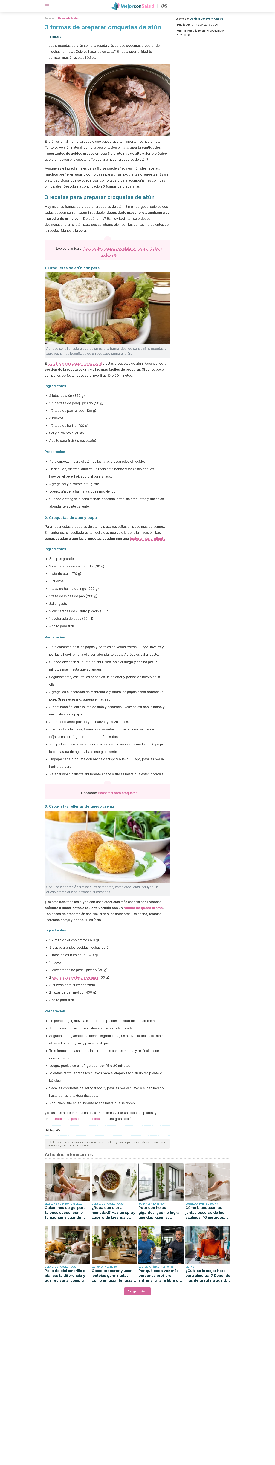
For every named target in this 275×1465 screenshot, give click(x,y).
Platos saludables (68, 18)
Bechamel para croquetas (117, 793)
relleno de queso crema (143, 908)
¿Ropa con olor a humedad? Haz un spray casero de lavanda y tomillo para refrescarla (113, 1212)
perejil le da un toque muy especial (75, 363)
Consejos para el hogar (108, 1203)
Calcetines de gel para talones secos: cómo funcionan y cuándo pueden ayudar (65, 1212)
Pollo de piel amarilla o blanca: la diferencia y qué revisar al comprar (65, 1275)
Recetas (49, 18)
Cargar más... (137, 1291)
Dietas (189, 1266)
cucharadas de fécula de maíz (75, 977)
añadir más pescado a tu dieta (76, 1119)
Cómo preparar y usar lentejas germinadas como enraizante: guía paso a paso (112, 1275)
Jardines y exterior (151, 1203)
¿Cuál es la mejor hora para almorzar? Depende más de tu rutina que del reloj (207, 1275)
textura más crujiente (147, 538)
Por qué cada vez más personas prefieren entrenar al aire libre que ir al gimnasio (160, 1275)
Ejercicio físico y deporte (156, 1266)
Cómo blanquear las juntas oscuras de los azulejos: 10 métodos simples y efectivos (204, 1212)
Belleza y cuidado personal (63, 1203)
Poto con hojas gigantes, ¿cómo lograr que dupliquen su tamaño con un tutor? (159, 1212)
